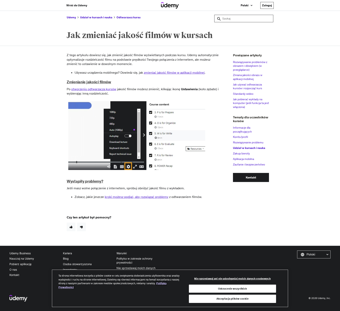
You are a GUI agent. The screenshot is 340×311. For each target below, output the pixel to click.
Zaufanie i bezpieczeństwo (249, 164)
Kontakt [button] (251, 177)
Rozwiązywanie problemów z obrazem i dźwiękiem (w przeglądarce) (250, 65)
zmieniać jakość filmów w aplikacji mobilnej (174, 72)
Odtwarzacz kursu (128, 17)
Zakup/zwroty (241, 153)
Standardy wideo (243, 94)
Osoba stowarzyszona (77, 264)
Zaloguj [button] (267, 5)
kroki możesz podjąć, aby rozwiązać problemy (136, 197)
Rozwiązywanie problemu (248, 142)
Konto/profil (240, 137)
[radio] (71, 227)
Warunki (121, 253)
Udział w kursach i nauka (96, 17)
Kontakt (14, 275)
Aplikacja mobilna (243, 159)
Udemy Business (20, 253)
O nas (13, 269)
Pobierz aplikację (20, 264)
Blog (66, 258)
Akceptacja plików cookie (232, 298)
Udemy (71, 17)
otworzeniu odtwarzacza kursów (93, 89)
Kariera (67, 253)
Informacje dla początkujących (242, 129)
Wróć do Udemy (76, 5)
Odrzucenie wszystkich (232, 288)
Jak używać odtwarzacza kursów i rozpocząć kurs (247, 86)
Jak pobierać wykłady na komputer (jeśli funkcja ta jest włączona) (251, 103)
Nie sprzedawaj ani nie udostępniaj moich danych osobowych (232, 278)
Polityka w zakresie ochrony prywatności (134, 260)
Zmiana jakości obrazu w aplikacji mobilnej (247, 77)
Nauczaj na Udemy (21, 258)
